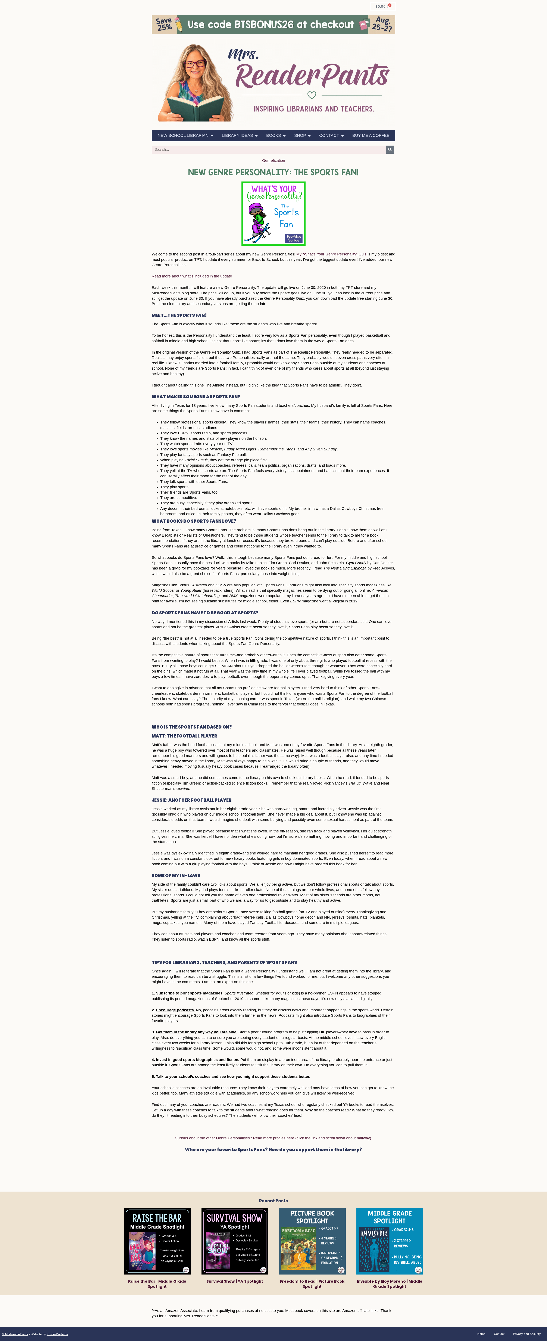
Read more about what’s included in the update (192, 276)
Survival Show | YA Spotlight (234, 1281)
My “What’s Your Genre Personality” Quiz (331, 254)
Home (481, 1333)
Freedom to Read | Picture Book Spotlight (312, 1284)
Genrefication (273, 160)
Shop (300, 135)
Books (273, 135)
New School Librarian (183, 135)
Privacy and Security (527, 1333)
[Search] (390, 150)
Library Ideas (237, 135)
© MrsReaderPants (15, 1334)
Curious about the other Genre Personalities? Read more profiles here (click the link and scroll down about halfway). (273, 1138)
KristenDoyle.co (57, 1334)
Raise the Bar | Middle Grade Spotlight (157, 1284)
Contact (329, 135)
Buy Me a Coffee (371, 135)
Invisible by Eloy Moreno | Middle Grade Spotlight (390, 1284)
